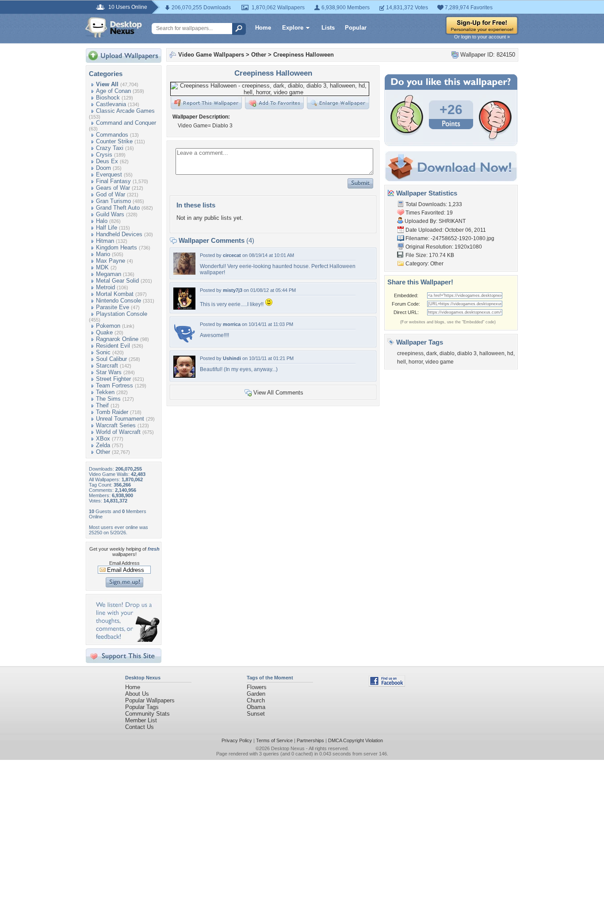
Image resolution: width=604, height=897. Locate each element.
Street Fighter (113, 379)
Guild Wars (110, 214)
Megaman (108, 274)
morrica (232, 324)
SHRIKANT (452, 221)
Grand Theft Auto (118, 207)
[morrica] (184, 341)
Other (103, 451)
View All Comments (278, 392)
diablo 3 (467, 353)
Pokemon (108, 325)
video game (439, 362)
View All (107, 84)
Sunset (256, 713)
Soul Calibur (111, 359)
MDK (102, 267)
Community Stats (147, 713)
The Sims (108, 398)
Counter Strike (114, 141)
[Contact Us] (126, 639)
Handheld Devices (119, 234)
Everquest (109, 174)
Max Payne (110, 260)
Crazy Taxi (109, 148)
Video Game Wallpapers (211, 54)
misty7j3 (232, 290)
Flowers (257, 687)
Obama (256, 707)
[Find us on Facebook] (387, 684)
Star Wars (109, 372)
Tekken (105, 392)
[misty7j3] (184, 307)
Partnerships (310, 740)
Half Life (106, 227)
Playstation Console (121, 313)
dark (431, 353)
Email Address (124, 563)
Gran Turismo (113, 201)
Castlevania (111, 104)
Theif (102, 405)
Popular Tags (142, 707)
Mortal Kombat (115, 294)
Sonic (103, 352)
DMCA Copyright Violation (355, 740)
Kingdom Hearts (116, 247)
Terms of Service (274, 740)
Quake (104, 332)
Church (256, 700)
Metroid (105, 287)
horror (416, 362)
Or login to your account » (482, 36)
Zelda (103, 445)
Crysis (104, 154)
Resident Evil (113, 345)
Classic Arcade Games (125, 110)
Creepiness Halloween (303, 54)
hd (510, 353)
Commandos (112, 134)
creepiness (410, 353)
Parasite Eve (112, 307)
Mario (103, 254)
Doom (103, 168)
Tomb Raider (112, 412)
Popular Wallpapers (150, 700)
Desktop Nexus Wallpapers (113, 27)
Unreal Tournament (120, 418)
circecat (232, 255)
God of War (110, 194)
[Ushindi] (184, 375)
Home (263, 27)
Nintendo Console (118, 300)
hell (401, 362)
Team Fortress (114, 385)
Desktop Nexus (288, 748)
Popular (356, 27)
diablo (447, 353)
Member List (141, 720)
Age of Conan (113, 91)
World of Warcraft (118, 432)
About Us (137, 693)
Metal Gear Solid (117, 280)
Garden (256, 693)
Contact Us (139, 727)
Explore (292, 27)
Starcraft (107, 365)
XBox (103, 438)
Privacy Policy (237, 740)
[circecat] (184, 272)
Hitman (105, 241)
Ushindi (232, 358)
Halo (101, 221)
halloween (492, 353)
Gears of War (113, 187)
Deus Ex (107, 161)
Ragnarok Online (117, 339)
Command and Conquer (126, 122)
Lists (328, 27)
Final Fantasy (113, 181)
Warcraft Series (116, 425)
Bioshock (108, 97)
